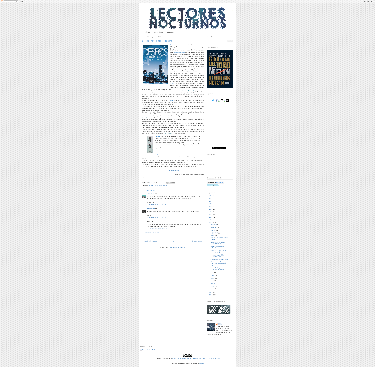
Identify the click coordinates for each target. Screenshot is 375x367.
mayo (213, 278)
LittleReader (150, 208)
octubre (213, 230)
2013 (211, 219)
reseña (165, 185)
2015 (211, 214)
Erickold (220, 324)
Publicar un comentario (152, 232)
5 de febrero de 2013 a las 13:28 (156, 228)
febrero (213, 286)
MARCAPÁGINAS (158, 32)
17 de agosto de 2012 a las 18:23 (156, 204)
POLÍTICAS (147, 32)
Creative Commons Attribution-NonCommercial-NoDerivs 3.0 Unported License (196, 358)
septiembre (214, 232)
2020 (211, 201)
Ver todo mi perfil (212, 337)
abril (212, 281)
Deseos (151, 185)
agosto (213, 235)
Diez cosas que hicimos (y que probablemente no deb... (218, 263)
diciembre (214, 224)
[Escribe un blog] (168, 183)
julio (212, 273)
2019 (211, 204)
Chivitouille (150, 193)
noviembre (214, 227)
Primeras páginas (173, 170)
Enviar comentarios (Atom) (177, 247)
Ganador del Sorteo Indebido (219, 259)
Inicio (174, 241)
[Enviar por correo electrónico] (167, 183)
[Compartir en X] (170, 183)
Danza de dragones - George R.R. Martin (217, 268)
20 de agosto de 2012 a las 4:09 (156, 217)
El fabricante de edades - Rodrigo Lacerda (218, 243)
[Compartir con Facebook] (172, 183)
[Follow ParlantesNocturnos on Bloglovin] (215, 183)
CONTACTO (170, 32)
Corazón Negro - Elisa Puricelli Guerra (217, 255)
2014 (211, 217)
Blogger (201, 363)
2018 (211, 206)
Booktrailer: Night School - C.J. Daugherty (218, 251)
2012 (211, 222)
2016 (211, 211)
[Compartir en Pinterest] (174, 183)
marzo (213, 283)
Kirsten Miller (158, 185)
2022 (211, 196)
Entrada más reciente (150, 241)
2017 (211, 209)
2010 (211, 295)
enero (213, 289)
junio (212, 275)
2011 (210, 292)
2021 (211, 198)
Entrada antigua (197, 241)
